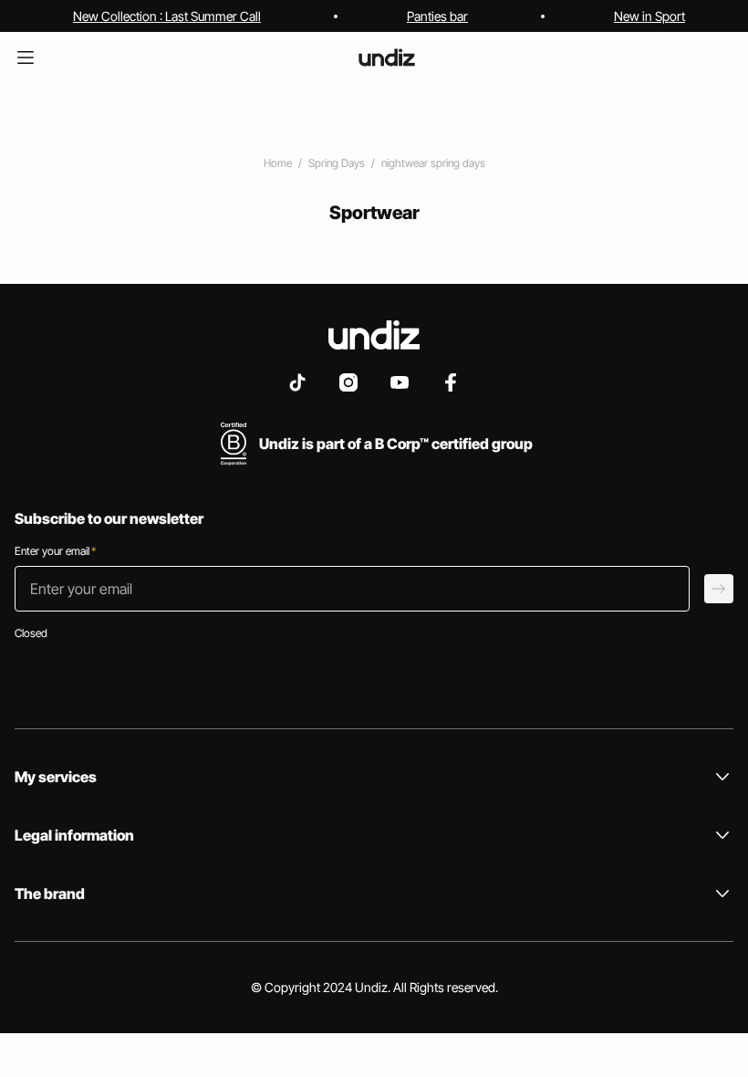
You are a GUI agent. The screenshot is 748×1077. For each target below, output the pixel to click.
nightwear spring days (433, 163)
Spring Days (336, 163)
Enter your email (55, 551)
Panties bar (437, 16)
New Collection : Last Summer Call (167, 16)
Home (278, 163)
